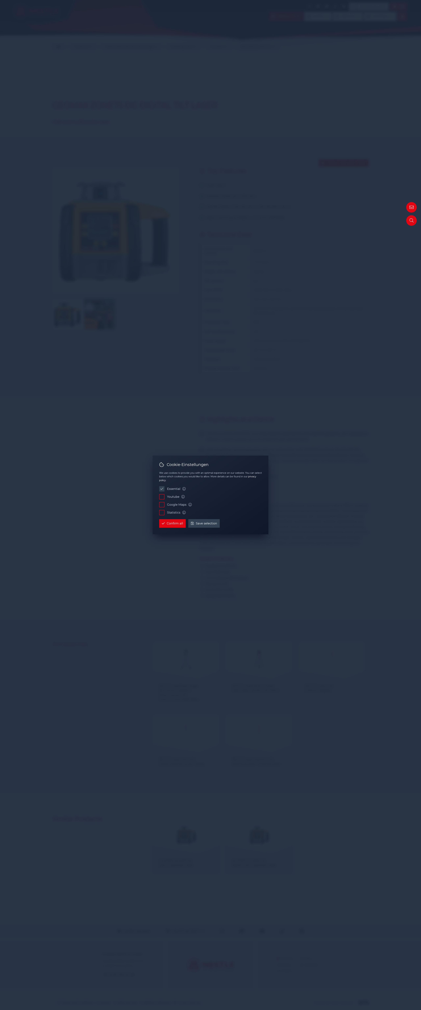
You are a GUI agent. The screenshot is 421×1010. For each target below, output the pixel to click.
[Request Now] (411, 207)
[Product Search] (411, 220)
